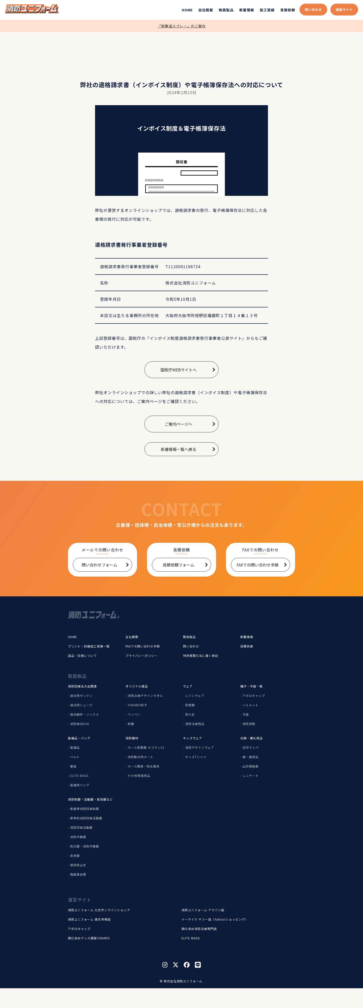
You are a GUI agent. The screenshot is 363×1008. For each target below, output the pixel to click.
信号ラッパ (250, 747)
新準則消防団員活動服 (86, 818)
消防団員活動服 (81, 827)
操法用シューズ (81, 705)
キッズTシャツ (195, 757)
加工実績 (267, 9)
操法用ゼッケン (81, 695)
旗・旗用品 (250, 757)
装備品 (75, 747)
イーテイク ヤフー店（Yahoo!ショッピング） (215, 919)
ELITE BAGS (79, 775)
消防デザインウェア (199, 747)
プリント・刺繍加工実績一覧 (89, 646)
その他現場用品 (139, 775)
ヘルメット (250, 705)
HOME (187, 9)
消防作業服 (78, 837)
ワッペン (134, 714)
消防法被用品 (194, 724)
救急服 (75, 855)
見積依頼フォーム (178, 565)
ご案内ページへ (178, 424)
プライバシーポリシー (141, 655)
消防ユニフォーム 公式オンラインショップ (99, 910)
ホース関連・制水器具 (144, 766)
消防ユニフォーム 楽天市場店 (89, 919)
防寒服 (190, 705)
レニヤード (250, 775)
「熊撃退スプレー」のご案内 (182, 25)
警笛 (73, 766)
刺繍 (131, 724)
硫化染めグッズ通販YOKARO (89, 938)
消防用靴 (248, 724)
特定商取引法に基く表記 (200, 655)
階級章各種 (78, 874)
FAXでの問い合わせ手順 (258, 565)
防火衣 (190, 714)
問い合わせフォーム (99, 565)
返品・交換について (82, 655)
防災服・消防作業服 (84, 846)
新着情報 (246, 9)
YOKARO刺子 (137, 705)
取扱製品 (226, 9)
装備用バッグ (79, 785)
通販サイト (344, 9)
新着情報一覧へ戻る (178, 449)
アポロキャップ (253, 695)
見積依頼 (287, 9)
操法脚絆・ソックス (84, 714)
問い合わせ (313, 9)
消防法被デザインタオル (145, 695)
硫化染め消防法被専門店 (199, 929)
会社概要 (205, 9)
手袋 (245, 714)
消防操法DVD (79, 724)
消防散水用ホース (140, 757)
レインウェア (194, 695)
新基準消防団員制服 (84, 808)
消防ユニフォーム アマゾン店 (203, 910)
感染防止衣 (78, 865)
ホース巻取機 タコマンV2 (146, 747)
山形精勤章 (250, 766)
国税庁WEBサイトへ (179, 370)
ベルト (75, 757)
